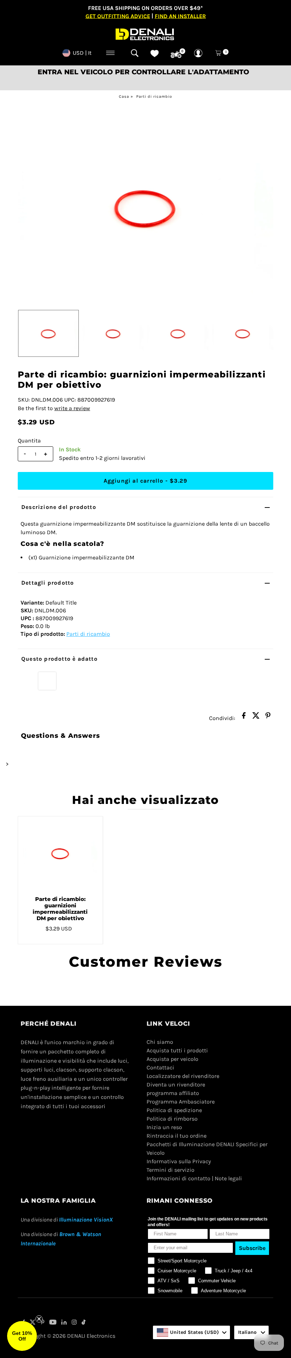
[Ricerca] (134, 53)
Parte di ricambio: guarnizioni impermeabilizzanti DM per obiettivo (60, 909)
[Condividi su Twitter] (256, 717)
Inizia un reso (164, 1127)
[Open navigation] (111, 53)
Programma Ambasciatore (181, 1101)
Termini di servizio (170, 1169)
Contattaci (160, 1067)
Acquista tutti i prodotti (177, 1050)
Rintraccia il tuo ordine (177, 1135)
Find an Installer (180, 15)
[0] (176, 54)
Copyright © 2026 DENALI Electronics (68, 1335)
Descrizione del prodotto (58, 507)
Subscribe (252, 1248)
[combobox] (191, 1332)
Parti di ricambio (154, 96)
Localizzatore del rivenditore (183, 1076)
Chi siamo (160, 1041)
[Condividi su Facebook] (243, 717)
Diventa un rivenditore (176, 1084)
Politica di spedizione (174, 1110)
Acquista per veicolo (172, 1059)
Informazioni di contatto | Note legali (194, 1178)
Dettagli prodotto (47, 582)
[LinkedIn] (64, 1322)
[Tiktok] (84, 1322)
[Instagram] (74, 1322)
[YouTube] (52, 1322)
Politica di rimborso (172, 1118)
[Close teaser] (39, 1318)
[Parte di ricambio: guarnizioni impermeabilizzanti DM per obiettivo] (60, 853)
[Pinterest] (42, 1322)
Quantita (29, 440)
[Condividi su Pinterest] (268, 717)
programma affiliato (173, 1093)
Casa (124, 96)
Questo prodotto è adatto (59, 658)
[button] (22, 1336)
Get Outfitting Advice (118, 15)
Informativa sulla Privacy (179, 1161)
